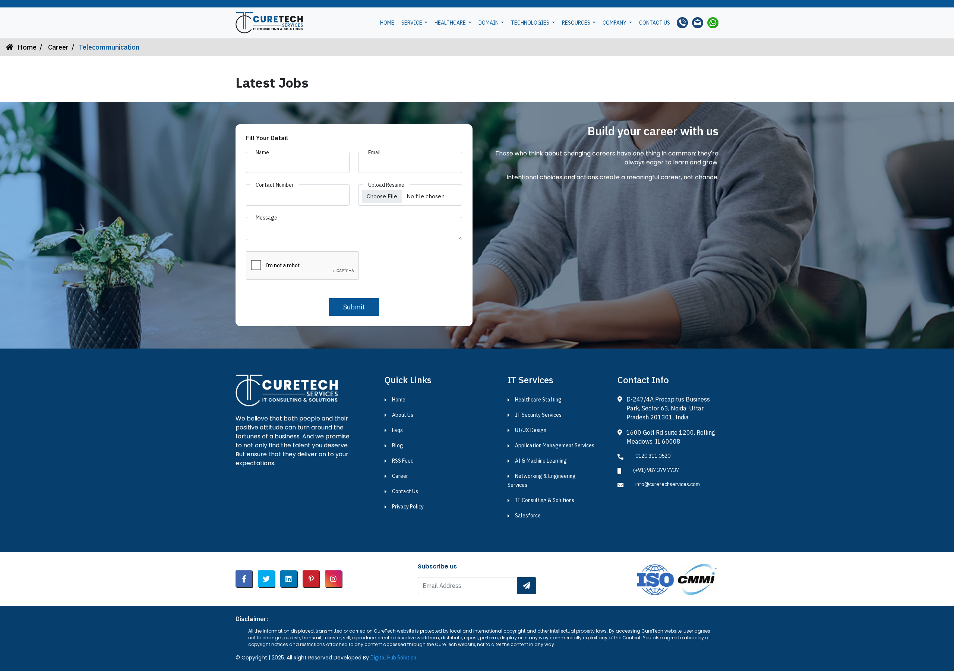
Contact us (654, 22)
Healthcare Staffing (538, 399)
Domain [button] (489, 22)
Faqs (397, 430)
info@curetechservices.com (667, 484)
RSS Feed (403, 460)
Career (58, 47)
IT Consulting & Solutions (544, 500)
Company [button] (615, 22)
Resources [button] (576, 22)
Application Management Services (554, 445)
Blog (397, 445)
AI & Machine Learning (541, 460)
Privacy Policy (408, 506)
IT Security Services (538, 415)
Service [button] (412, 22)
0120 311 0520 (652, 456)
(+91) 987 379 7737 (656, 470)
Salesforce (528, 515)
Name (262, 152)
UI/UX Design (530, 430)
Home (387, 22)
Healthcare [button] (451, 22)
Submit (354, 307)
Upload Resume (386, 185)
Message (266, 217)
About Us (402, 415)
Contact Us (405, 491)
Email (374, 152)
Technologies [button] (530, 22)
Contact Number (275, 185)
